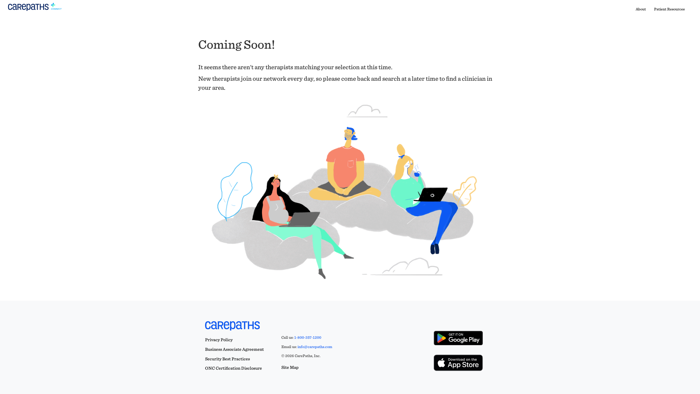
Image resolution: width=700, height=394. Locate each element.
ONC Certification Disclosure (233, 368)
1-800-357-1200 (307, 337)
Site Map (290, 367)
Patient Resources (669, 9)
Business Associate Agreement (234, 349)
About (641, 9)
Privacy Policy (219, 339)
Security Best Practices (227, 358)
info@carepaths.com (315, 346)
